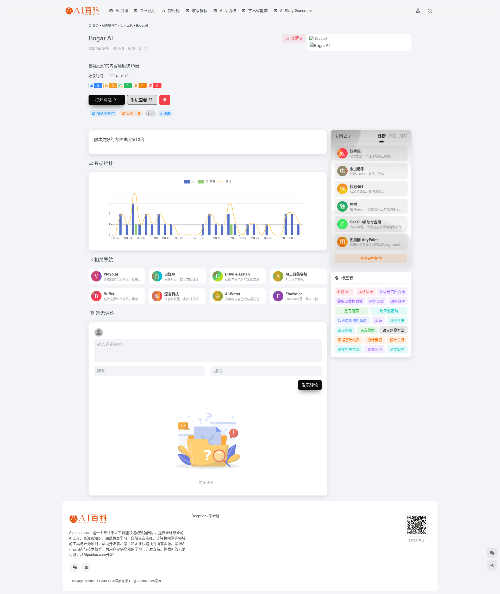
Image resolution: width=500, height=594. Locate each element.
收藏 (296, 38)
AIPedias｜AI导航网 (110, 581)
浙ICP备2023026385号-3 (143, 581)
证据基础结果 (349, 339)
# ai (150, 113)
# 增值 (165, 113)
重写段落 (351, 310)
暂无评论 (105, 312)
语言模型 (345, 330)
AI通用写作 (109, 25)
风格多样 (365, 291)
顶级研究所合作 (392, 291)
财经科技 (397, 320)
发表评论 (310, 385)
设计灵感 (374, 339)
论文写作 (397, 349)
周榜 (392, 136)
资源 (378, 320)
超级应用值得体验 (352, 320)
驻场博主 (344, 291)
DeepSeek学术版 (205, 515)
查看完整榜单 (371, 258)
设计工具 (397, 339)
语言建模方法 (393, 330)
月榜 (403, 136)
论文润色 (374, 349)
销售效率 (397, 301)
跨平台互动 (389, 310)
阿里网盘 (376, 301)
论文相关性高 (349, 349)
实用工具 (126, 25)
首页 (95, 25)
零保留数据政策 (350, 301)
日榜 (381, 136)
